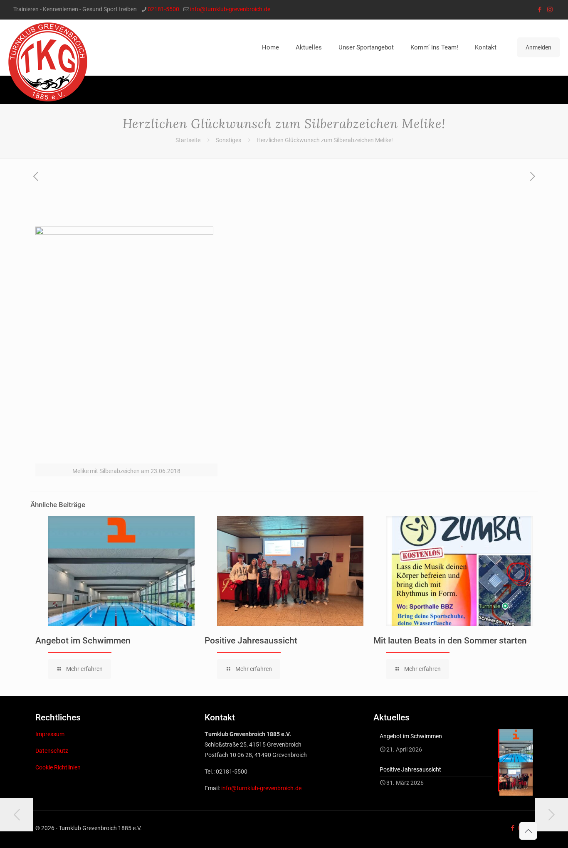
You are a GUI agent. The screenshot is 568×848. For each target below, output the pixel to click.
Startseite (187, 140)
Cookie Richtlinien (58, 767)
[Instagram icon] (550, 9)
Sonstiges (228, 140)
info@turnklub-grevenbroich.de (230, 9)
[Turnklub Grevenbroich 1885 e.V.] (47, 62)
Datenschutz (51, 750)
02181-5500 (163, 9)
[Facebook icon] (539, 9)
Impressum (49, 734)
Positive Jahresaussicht (251, 641)
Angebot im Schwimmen (83, 641)
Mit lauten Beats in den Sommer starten (450, 641)
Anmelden (538, 47)
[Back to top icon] (528, 831)
